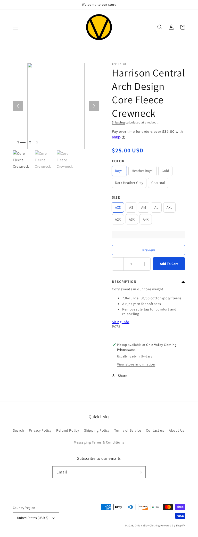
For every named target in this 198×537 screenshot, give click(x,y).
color (118, 161)
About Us (176, 430)
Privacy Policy (40, 430)
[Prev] (18, 106)
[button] (15, 27)
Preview (148, 250)
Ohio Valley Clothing (147, 525)
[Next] (94, 106)
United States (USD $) (32, 518)
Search (18, 430)
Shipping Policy (97, 430)
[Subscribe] (139, 472)
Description (124, 281)
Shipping (118, 122)
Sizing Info (120, 322)
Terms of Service (127, 430)
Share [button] (122, 375)
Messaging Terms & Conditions (99, 442)
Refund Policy (67, 430)
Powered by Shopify (172, 525)
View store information (136, 364)
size (116, 197)
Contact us (155, 430)
